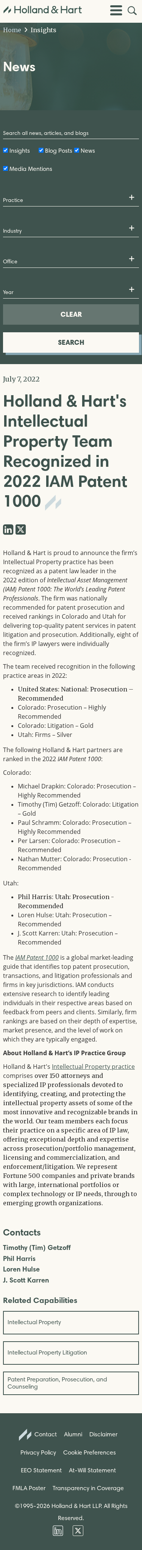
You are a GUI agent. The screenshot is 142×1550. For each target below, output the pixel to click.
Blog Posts (58, 150)
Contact (45, 1434)
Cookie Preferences (89, 1452)
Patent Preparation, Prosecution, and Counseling (57, 1383)
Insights (42, 30)
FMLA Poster (28, 1488)
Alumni (73, 1434)
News (88, 150)
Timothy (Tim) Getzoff (37, 1248)
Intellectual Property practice (93, 1066)
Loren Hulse (21, 1269)
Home (12, 30)
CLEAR (71, 314)
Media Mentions (30, 168)
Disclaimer (103, 1434)
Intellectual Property (34, 1322)
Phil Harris (19, 1259)
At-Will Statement (92, 1470)
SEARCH (71, 342)
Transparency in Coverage (88, 1488)
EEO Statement (41, 1470)
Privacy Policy (38, 1452)
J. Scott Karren (26, 1280)
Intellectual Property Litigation (47, 1352)
